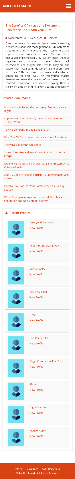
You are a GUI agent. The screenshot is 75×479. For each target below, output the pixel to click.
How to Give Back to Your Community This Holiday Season (34, 187)
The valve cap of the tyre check (22, 144)
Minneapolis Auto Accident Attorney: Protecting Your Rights (35, 109)
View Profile (36, 228)
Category (32, 468)
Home (19, 468)
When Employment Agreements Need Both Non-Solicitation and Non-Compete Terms (33, 198)
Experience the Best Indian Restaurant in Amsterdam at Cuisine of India (37, 165)
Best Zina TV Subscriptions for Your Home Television (35, 137)
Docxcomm (15, 38)
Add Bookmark (51, 468)
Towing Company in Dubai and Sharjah (27, 129)
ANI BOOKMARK (17, 6)
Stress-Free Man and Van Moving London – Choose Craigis (34, 154)
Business (52, 38)
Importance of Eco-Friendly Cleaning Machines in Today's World (33, 120)
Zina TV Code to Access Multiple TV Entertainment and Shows (36, 176)
